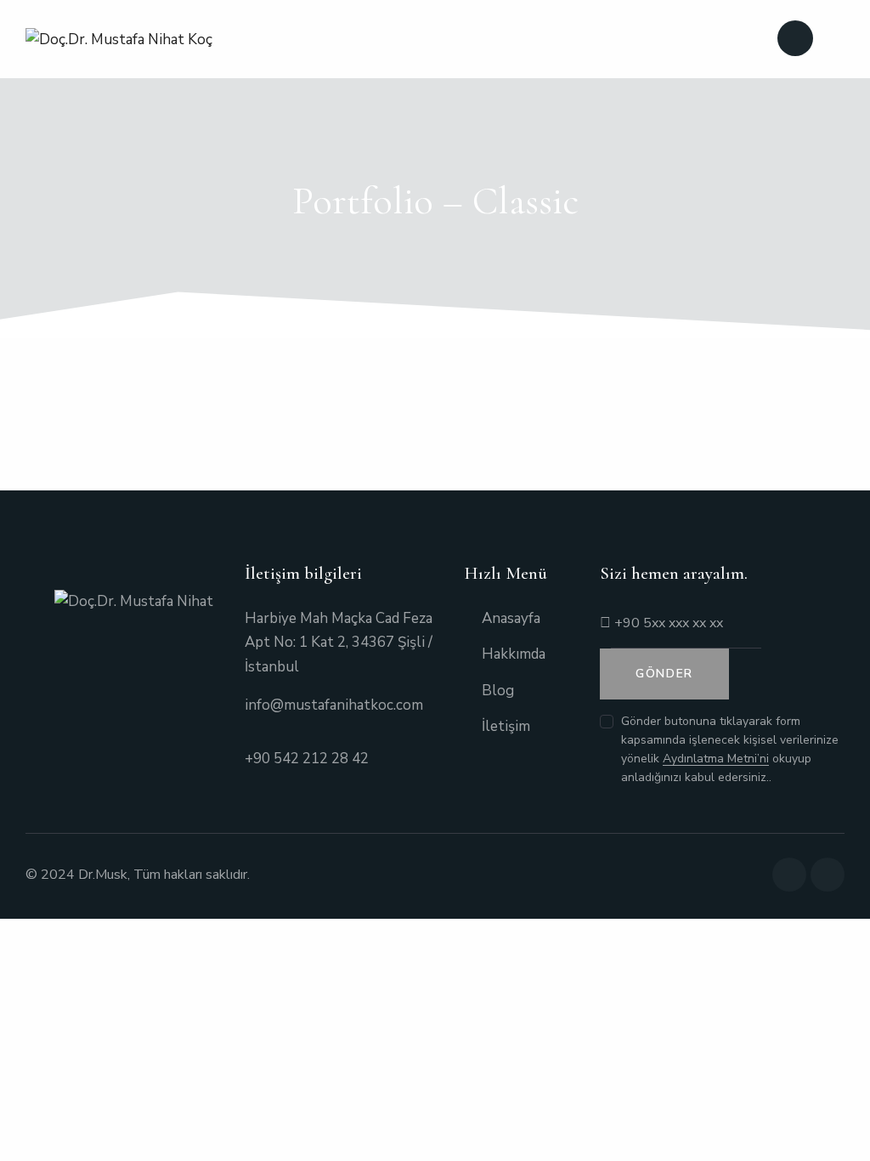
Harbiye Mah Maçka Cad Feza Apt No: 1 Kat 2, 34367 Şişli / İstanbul (338, 642)
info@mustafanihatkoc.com (334, 705)
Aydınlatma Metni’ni (716, 759)
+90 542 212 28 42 (307, 758)
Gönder (664, 673)
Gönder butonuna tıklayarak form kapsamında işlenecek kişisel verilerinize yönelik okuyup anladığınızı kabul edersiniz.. (730, 749)
